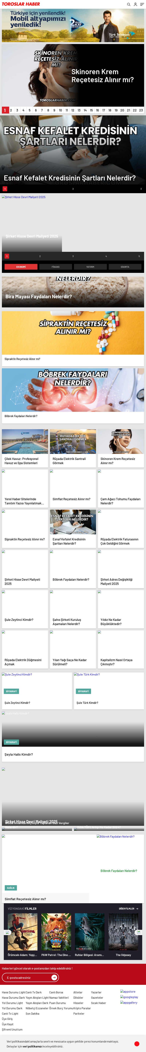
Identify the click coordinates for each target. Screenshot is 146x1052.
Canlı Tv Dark (34, 992)
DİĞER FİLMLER (127, 908)
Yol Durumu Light (12, 1003)
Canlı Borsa (56, 992)
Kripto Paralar (82, 1008)
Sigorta (125, 266)
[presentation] (7, 932)
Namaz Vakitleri (59, 997)
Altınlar (78, 992)
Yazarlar (96, 992)
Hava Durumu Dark (13, 997)
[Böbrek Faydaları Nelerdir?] (120, 851)
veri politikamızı (32, 1046)
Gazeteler (97, 997)
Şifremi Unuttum (12, 1029)
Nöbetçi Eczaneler (37, 1008)
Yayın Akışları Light (37, 997)
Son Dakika (32, 1013)
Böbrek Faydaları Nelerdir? (119, 870)
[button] (5, 110)
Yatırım (90, 266)
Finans (56, 266)
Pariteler (78, 1013)
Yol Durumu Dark (12, 1008)
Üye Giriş (7, 1019)
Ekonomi (21, 266)
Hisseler (78, 1003)
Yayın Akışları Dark (37, 1003)
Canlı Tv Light (10, 1013)
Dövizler (78, 997)
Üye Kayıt (7, 1024)
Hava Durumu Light (13, 992)
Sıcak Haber (98, 1003)
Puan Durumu (57, 1003)
